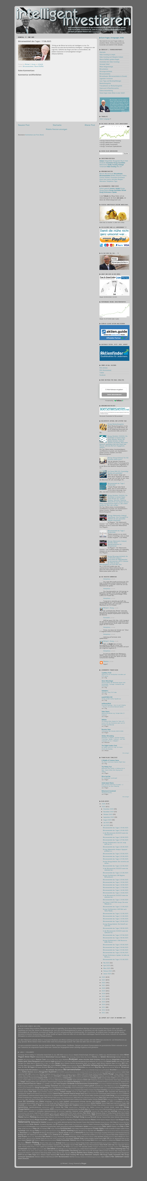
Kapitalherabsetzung (35, 1107)
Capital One (107, 1072)
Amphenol (65, 1059)
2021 (104, 985)
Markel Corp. (28, 1115)
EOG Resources (57, 1087)
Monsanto (26, 1120)
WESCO (38, 1154)
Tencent (72, 1145)
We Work (25, 1154)
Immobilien (30, 1101)
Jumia (116, 1105)
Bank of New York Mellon (48, 1063)
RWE (24, 1134)
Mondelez (126, 1117)
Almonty (94, 1057)
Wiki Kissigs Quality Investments (110, 1154)
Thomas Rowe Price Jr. (29, 1146)
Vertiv (80, 1150)
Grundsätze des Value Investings (110, 62)
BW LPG (59, 1072)
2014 (104, 1004)
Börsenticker (59, 1070)
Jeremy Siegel (106, 1103)
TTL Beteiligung (124, 1146)
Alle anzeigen (125, 753)
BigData (117, 1065)
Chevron (126, 1074)
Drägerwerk (25, 1085)
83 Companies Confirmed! (109, 778)
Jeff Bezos (66, 1103)
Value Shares (106, 711)
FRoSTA (74, 1091)
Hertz (23, 1099)
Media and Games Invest (122, 1115)
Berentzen (80, 1065)
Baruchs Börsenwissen (107, 174)
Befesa (34, 1065)
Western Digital (45, 1154)
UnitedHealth (92, 1149)
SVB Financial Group (96, 1143)
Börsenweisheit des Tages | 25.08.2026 (116, 531)
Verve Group (86, 1150)
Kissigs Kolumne (34, 1109)
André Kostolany (95, 1059)
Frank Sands (33, 1091)
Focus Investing (102, 1090)
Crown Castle (27, 1080)
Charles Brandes (97, 1074)
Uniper (78, 1148)
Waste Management (123, 1153)
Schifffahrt (66, 1134)
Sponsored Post (119, 1138)
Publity (37, 1130)
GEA (41, 1093)
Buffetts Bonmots (116, 175)
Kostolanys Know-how (74, 1109)
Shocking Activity (107, 792)
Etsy (87, 1087)
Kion (121, 1107)
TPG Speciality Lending (85, 1146)
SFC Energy (54, 1136)
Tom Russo (66, 1146)
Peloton (38, 1126)
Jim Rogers (123, 1103)
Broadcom (107, 1070)
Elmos (102, 1085)
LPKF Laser (56, 1113)
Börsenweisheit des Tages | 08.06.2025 (115, 928)
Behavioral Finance (41, 1065)
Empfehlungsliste (22, 1087)
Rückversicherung (124, 1133)
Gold (61, 1095)
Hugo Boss (110, 1099)
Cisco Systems (93, 1076)
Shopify (106, 1136)
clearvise (101, 1076)
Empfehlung (124, 1085)
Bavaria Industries (106, 1063)
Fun (96, 1091)
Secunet (108, 1134)
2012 (104, 1010)
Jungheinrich (122, 1105)
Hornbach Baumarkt (62, 1099)
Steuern (118, 1140)
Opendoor (61, 1124)
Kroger (92, 1109)
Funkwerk (101, 1091)
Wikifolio (37, 1157)
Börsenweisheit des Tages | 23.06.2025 (115, 859)
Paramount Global (98, 1124)
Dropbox (42, 1085)
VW (27, 1153)
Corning (104, 1078)
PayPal (127, 1124)
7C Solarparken (39, 1055)
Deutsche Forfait (102, 1081)
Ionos (108, 1101)
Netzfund (70, 1122)
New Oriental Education (93, 1122)
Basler (89, 1063)
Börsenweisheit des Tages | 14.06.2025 (115, 900)
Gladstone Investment (28, 1095)
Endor (33, 1087)
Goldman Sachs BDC (78, 1095)
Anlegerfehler (109, 161)
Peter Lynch (106, 1126)
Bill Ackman (123, 1065)
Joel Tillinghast (29, 1105)
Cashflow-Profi (106, 673)
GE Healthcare (28, 1093)
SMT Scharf (53, 1138)
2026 (104, 804)
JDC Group (50, 1103)
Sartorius (41, 1134)
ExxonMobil (115, 1087)
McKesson (112, 1115)
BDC (123, 1063)
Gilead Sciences (111, 1093)
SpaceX (96, 1138)
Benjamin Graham (60, 1065)
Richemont (29, 1132)
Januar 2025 (107, 974)
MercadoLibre (41, 1117)
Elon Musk (107, 1086)
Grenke (20, 1097)
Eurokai (90, 1087)
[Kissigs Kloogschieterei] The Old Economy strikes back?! (118, 458)
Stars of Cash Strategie (83, 1140)
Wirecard (51, 1157)
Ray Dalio (91, 1130)
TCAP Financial (22, 1145)
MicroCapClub (106, 776)
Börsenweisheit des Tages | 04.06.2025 (115, 947)
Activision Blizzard (68, 1055)
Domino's (109, 1083)
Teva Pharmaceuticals (92, 1145)
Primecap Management (86, 1128)
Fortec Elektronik (111, 1089)
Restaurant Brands (111, 1130)
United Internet (84, 1149)
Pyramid (54, 1130)
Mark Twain (21, 1115)
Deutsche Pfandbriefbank (113, 1081)
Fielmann (51, 1090)
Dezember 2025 (108, 809)
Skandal (38, 1138)
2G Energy (21, 1055)
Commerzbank (32, 1078)
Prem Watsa (75, 1128)
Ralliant (85, 1130)
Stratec (54, 1143)
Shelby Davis (80, 1136)
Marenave (98, 1113)
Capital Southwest (116, 1072)
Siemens (24, 1138)
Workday (77, 1156)
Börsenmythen (42, 1070)
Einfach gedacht (104, 188)
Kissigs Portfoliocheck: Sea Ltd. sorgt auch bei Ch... (114, 843)
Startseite (57, 125)
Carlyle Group (34, 1074)
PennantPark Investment (67, 1126)
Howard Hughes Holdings (90, 1099)
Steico (92, 1140)
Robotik (56, 1132)
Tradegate (95, 1146)
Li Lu (123, 1111)
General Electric (58, 1093)
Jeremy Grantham (96, 1103)
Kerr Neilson (91, 1107)
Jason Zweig (39, 1103)
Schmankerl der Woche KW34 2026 (112, 731)
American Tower (41, 1059)
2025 (104, 806)
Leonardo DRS (96, 1111)
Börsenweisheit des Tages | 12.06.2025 (115, 913)
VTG (24, 1153)
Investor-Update (115, 188)
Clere (115, 1076)
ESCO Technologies (77, 1087)
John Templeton (74, 1105)
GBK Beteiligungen (121, 1091)
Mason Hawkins (54, 1115)
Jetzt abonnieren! (114, 394)
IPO (111, 1101)
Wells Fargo (32, 1154)
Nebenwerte (103, 165)
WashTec (102, 1153)
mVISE (98, 1120)
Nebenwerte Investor (39, 1122)
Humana (116, 1099)
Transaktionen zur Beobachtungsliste (111, 86)
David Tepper (117, 1080)
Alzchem (118, 1057)
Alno (99, 1057)
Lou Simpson (45, 1113)
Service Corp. (31, 1136)
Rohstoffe (79, 1132)
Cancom (97, 1072)
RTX (109, 1133)
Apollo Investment (45, 1061)
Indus (36, 1101)
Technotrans (37, 1145)
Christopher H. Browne (61, 1076)
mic (63, 1117)
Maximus (106, 661)
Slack (42, 1138)
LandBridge (121, 1109)
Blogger (83, 1163)
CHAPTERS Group (86, 1074)
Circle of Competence (82, 1076)
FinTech (63, 1090)
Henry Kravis (110, 1097)
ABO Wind (60, 1055)
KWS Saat (115, 1109)
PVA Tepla (49, 1130)
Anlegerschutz (124, 1059)
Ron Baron (87, 1133)
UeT (57, 1149)
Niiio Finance (120, 1122)
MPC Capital (48, 1120)
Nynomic (36, 1124)
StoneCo (42, 1143)
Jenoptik (81, 1103)
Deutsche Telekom (35, 1083)
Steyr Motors (21, 1143)
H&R (45, 1097)
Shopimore (111, 1136)
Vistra (127, 1150)
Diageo (51, 1083)
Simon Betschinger (107, 681)
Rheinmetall (23, 1133)
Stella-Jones (98, 1140)
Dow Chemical (122, 1083)
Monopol (20, 1120)
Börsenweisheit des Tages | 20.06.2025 (115, 880)
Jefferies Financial (74, 1103)
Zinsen (20, 1158)
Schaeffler (50, 1134)
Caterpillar (53, 1074)
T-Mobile (114, 1143)
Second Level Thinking (100, 1134)
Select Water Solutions (117, 1134)
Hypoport (121, 1099)
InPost (56, 1101)
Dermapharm (43, 1081)
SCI (81, 1134)
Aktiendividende (40, 1057)
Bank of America (36, 1063)
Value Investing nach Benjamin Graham (111, 57)
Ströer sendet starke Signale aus (111, 699)
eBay (60, 1086)
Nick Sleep (113, 1122)
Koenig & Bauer (58, 1109)
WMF (56, 1157)
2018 (104, 993)
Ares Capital (71, 1061)
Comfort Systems (23, 1078)
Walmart (37, 1153)
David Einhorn (101, 1079)
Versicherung (74, 1150)
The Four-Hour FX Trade (109, 692)
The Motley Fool (107, 767)
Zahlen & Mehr (109, 1157)
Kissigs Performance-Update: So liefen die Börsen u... (116, 956)
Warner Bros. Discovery (64, 1153)
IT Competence (118, 1101)
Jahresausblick (22, 1103)
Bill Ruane (38, 1067)
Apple (52, 1061)
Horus (80, 1099)
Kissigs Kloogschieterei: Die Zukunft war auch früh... (115, 925)
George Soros (79, 1093)
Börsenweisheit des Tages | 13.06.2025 (115, 907)
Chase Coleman (119, 1074)
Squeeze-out (30, 1140)
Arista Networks (90, 1061)
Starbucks (73, 1140)
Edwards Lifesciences (78, 1086)
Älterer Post (90, 125)
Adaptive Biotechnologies (81, 1055)
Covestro (20, 1079)
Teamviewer (30, 1144)
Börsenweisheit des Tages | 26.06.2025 (115, 847)
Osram (80, 1124)
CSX (32, 1079)
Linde (27, 1113)
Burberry (36, 1072)
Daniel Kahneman (78, 1080)
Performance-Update (110, 192)
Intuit (93, 1101)
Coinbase (126, 1076)
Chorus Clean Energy (24, 1076)
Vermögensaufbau (64, 1150)
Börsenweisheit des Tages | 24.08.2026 (116, 484)
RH (19, 1132)
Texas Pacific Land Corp (107, 1145)
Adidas (97, 1055)
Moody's (32, 1120)
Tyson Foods (40, 1148)
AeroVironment (111, 1055)
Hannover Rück (51, 1097)
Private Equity (98, 1128)
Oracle (70, 1124)
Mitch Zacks (110, 1117)
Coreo (88, 1078)
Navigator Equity (124, 1120)
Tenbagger (67, 1145)
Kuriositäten (108, 1109)
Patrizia (106, 1124)
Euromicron (95, 1087)
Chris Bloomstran (35, 1076)
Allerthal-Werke (80, 1057)
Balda (28, 1063)
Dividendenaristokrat (81, 1083)
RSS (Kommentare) (105, 370)
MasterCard (63, 1115)
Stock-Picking (32, 1142)
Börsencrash (125, 1067)
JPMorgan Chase (95, 1105)
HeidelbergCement (68, 1097)
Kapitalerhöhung (23, 1107)
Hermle (20, 1099)
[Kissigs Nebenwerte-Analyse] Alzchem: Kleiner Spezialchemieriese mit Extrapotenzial (117, 543)
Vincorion (111, 1150)
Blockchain (91, 1067)
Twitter (102, 373)
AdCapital (91, 1055)
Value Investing (111, 166)
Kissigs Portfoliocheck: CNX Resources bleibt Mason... (115, 941)
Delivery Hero (35, 1081)
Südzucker (73, 1143)
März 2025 (107, 968)
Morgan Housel (39, 1120)
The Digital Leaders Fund (109, 745)
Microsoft (93, 1117)
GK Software (119, 1093)
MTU (65, 1119)
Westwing (53, 1154)
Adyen (104, 1055)
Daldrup (65, 1079)
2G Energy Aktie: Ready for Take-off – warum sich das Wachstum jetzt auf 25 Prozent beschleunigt (113, 722)
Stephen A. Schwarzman (109, 1140)
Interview (88, 1101)
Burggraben (116, 161)
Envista (50, 1087)
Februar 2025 (107, 971)
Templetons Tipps (111, 181)
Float (95, 1090)
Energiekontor (44, 1087)
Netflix (59, 1122)
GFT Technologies (101, 1093)
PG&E (118, 1126)
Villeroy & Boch (103, 1150)
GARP (106, 1091)
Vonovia (20, 1153)
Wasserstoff (113, 1153)
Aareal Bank (47, 1055)
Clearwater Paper (108, 1076)
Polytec (53, 1128)
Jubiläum (103, 1105)
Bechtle (30, 1065)
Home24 (53, 1099)
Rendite (100, 1130)
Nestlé (55, 1122)
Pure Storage (42, 1130)
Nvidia (31, 1124)
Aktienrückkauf (50, 1057)
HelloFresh (77, 1097)
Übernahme (51, 1148)
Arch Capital (65, 1061)
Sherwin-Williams (89, 1136)
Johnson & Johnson (84, 1105)
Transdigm (110, 1146)
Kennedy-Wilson (73, 1107)
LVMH (70, 1113)
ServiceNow (38, 1136)
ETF (85, 1087)
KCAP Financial (55, 1107)
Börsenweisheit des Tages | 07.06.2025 (115, 935)
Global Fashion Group (41, 1095)
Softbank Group (79, 1138)
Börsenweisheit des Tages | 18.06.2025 (115, 885)
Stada (42, 1140)
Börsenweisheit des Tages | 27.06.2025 (115, 840)
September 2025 (108, 817)
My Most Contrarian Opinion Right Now (113, 762)
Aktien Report (30, 1057)
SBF (45, 1134)
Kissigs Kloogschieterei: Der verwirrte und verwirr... (116, 862)
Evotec (101, 1087)
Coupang (126, 1078)
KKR (52, 1109)
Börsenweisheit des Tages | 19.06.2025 (115, 882)
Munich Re (87, 1120)
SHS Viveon (126, 1136)
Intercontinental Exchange (77, 1101)
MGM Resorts (58, 1117)
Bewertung (111, 1065)
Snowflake (59, 1138)
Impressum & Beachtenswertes (109, 88)
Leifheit (81, 1111)
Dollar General (102, 1083)
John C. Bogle (37, 1105)
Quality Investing (112, 165)
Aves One (119, 1061)
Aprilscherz (58, 1061)
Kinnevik (106, 1107)
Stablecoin (37, 1140)
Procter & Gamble (109, 1128)
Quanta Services (78, 1130)
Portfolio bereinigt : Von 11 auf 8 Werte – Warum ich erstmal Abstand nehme (114, 706)
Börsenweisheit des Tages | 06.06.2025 (115, 938)
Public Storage (30, 1130)
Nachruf (103, 1120)
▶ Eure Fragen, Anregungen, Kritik (112, 38)
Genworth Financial (69, 1093)
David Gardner (109, 1080)
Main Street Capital (89, 1113)
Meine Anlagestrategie (106, 66)
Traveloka (116, 1146)
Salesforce (33, 1134)
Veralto (28, 1150)
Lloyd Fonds (37, 1113)
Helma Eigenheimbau (85, 1097)
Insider (61, 1101)
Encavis (29, 1087)
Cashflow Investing (44, 1074)
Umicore (66, 1148)
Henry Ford (102, 1097)
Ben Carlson (51, 1065)
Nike (125, 1122)
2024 (104, 977)
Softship (91, 1138)
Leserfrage (114, 1111)
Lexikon (120, 1111)
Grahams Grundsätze (111, 177)
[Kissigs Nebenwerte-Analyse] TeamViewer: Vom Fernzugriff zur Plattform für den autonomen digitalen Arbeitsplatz (118, 517)
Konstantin (106, 617)
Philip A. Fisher (124, 1126)
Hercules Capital (124, 1097)
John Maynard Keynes (62, 1105)
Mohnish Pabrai (119, 1117)
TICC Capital (40, 1146)
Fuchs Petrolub (91, 1091)
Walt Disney (43, 1153)
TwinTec (29, 1149)
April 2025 (106, 965)
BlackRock (75, 1067)
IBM (24, 1101)
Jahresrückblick (30, 1103)
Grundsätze (109, 163)
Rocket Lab (72, 1133)
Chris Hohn (50, 1076)
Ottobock (85, 1124)
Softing (86, 1138)
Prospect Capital (120, 1128)
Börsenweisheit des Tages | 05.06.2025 (115, 945)
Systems (109, 1143)
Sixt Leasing (32, 1138)
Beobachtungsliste (105, 83)
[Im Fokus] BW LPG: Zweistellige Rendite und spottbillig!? (118, 472)
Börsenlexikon (104, 69)
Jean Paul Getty (58, 1103)
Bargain (57, 1063)
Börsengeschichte (23, 1070)
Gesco (86, 1093)
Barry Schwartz (65, 1063)
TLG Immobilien (49, 1146)
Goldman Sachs (67, 1095)
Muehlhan (70, 1120)
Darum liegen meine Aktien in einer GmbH (112, 93)
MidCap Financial (102, 1117)
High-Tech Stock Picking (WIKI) (34, 1099)
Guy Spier (41, 1097)
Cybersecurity (44, 1080)
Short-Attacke (118, 1136)
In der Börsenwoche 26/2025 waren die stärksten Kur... (115, 834)
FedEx (24, 1089)
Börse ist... (118, 1067)
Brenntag (101, 1070)
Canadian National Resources (72, 1072)
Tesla (84, 1145)
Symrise (104, 1143)
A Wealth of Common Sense (110, 760)
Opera (66, 1124)
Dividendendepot (93, 1083)
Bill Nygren (31, 1067)
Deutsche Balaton (53, 1081)
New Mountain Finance (79, 1122)
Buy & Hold (124, 161)
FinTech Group (70, 1089)
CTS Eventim (37, 1079)
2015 (104, 1002)
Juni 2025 (106, 825)
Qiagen (58, 1130)
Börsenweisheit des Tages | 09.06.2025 (115, 921)
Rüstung (20, 1134)
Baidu (25, 1063)
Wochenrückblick (64, 1157)
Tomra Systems (74, 1146)
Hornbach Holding (73, 1099)
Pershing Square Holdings (95, 1126)
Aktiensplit (58, 1057)
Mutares (93, 1120)
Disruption (63, 1083)
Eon (63, 1087)
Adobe (101, 1055)
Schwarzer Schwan (75, 1134)
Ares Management (80, 1061)
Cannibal (102, 1072)
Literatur (32, 1113)
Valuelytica (105, 691)
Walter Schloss (52, 1153)
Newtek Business (105, 1122)
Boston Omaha (85, 1070)
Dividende (103, 163)
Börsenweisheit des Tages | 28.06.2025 (115, 837)
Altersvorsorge (111, 1057)
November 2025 (108, 812)
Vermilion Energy (53, 1150)
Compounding (67, 1078)
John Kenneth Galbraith (48, 1105)
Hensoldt (116, 1097)
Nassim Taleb (114, 1120)
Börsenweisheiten (28, 66)
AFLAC (118, 1055)
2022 (104, 983)
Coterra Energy (120, 1078)
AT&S (104, 1061)
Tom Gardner (58, 1146)
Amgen (60, 1059)
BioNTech (44, 1067)
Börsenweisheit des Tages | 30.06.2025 (115, 828)
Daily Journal (58, 1080)
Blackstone (81, 1067)
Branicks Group (94, 1070)
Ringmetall (36, 1133)
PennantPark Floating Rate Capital (50, 1126)
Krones (96, 1109)
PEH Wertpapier (31, 1126)
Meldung (33, 1117)
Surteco (87, 1143)
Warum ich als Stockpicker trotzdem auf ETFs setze (114, 675)
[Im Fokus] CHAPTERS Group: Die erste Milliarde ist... (115, 903)
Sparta (101, 1138)
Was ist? (119, 166)
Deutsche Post (125, 1081)
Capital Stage (125, 1072)
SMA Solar (47, 1138)
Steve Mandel (125, 1140)
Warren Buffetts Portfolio (91, 1153)
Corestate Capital (95, 1078)
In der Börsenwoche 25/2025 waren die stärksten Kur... (115, 869)
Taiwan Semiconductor (123, 1143)
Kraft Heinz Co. (85, 1109)
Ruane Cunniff (114, 1133)
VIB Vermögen (94, 1150)
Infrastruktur (48, 1101)
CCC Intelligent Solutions (69, 1074)
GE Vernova (36, 1093)
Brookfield (113, 1070)
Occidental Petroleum (46, 1124)
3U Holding (30, 1055)
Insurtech (66, 1101)
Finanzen (57, 1089)
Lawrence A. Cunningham (36, 1111)
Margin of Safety (107, 1113)
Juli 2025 (106, 822)
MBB (93, 1115)
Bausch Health (96, 1063)
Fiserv (82, 1090)
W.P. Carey (31, 1153)
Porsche (57, 1128)
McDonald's (105, 1115)
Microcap (87, 1117)
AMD (24, 1059)
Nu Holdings (25, 1124)
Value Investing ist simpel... (108, 54)
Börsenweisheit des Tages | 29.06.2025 (115, 830)
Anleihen (20, 1061)
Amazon (20, 1059)
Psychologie (21, 1130)
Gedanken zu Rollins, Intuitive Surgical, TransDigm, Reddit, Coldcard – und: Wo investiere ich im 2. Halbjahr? (113, 739)
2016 (104, 999)
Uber (45, 1149)
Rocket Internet (63, 1133)
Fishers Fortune (88, 1090)
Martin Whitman (44, 1115)
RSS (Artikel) (103, 368)
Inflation (41, 1101)
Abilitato (104, 720)
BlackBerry (68, 1067)
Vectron (24, 1150)
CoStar (108, 1078)
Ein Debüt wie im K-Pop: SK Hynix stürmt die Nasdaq (112, 748)
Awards (124, 1061)
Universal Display (101, 1148)
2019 (104, 991)
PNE (49, 1128)
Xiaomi (99, 1156)
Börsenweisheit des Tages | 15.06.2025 (115, 893)
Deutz (43, 1083)
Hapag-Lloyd (59, 1097)
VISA (124, 1150)
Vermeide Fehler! (105, 64)
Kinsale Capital (114, 1107)
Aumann (108, 1061)
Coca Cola (120, 1076)
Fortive (118, 1090)
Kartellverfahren (46, 1107)
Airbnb (122, 1055)
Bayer (113, 1063)
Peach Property (22, 1126)
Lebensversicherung (50, 1111)
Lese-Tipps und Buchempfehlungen (110, 81)
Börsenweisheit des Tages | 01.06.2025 (115, 959)
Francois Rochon (23, 1091)
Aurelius (114, 1061)
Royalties (104, 1133)
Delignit (22, 1081)
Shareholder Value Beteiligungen (66, 1136)
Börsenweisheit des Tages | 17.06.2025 (115, 887)
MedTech (26, 1117)
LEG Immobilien (60, 1111)
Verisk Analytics (39, 1150)
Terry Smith (78, 1145)
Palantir (90, 1124)
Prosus (127, 1128)
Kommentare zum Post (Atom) (34, 135)
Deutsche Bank (62, 1081)
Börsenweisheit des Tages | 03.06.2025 (115, 950)
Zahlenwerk (119, 1156)
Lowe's (51, 1113)
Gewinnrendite (92, 1093)
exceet (109, 1087)
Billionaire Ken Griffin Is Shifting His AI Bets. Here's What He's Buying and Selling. (113, 770)
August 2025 (107, 820)
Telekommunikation (47, 1145)
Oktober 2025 (108, 814)
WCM (20, 1154)
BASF (85, 1063)
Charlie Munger (108, 1074)
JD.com (45, 1103)
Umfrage (61, 1149)
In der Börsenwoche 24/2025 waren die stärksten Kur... (115, 896)
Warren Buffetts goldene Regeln (109, 59)
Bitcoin (62, 1067)
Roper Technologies (96, 1133)
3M (26, 1055)
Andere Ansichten (84, 1059)
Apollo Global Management (31, 1061)
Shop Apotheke (98, 1136)
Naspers (108, 1120)
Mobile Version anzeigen (56, 129)
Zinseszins (25, 1158)
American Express (30, 1059)
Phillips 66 (36, 1128)
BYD (62, 1072)
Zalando (126, 1157)
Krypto (100, 1109)
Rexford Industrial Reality (122, 1130)
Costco (113, 1078)
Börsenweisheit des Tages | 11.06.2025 (115, 916)
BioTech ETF (57, 1067)
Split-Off (112, 1138)
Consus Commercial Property (79, 1078)
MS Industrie (56, 1119)
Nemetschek (50, 1122)
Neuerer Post (24, 125)
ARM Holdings (99, 1061)
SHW (19, 1138)
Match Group (77, 1115)
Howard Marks (102, 1099)
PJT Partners (43, 1128)
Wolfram (72, 1157)
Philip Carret (21, 1128)
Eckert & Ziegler (66, 1086)
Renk (104, 1130)
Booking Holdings (109, 1067)
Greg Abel (117, 1095)
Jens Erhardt (87, 1103)
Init (53, 1101)
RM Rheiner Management (47, 1133)
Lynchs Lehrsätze (112, 179)
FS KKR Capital (81, 1091)
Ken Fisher (64, 1107)
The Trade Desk (119, 1145)
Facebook (103, 375)
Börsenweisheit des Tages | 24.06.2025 (115, 856)
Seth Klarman (46, 1136)
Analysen (73, 1059)
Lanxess (26, 1111)
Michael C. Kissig (108, 608)
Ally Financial (88, 1057)
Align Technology (71, 1057)
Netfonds (64, 1122)
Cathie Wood (59, 1074)
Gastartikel (112, 1091)
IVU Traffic (126, 1101)
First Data (77, 1090)
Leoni (102, 1111)
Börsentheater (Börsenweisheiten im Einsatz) (113, 76)
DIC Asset (56, 1083)
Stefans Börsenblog (108, 736)
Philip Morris (29, 1128)
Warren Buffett (39, 66)
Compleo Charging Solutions (55, 1078)
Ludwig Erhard (64, 1113)
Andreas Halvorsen (106, 1059)
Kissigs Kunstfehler (119, 163)
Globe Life (50, 1095)
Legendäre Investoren (106, 78)
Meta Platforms (49, 1117)
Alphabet (103, 1057)
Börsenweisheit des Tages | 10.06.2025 (115, 919)
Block (87, 1067)
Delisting (28, 1081)
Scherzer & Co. (57, 1134)
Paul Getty (112, 1124)
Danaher (69, 1080)
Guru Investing (33, 1097)
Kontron (64, 1109)
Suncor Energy (80, 1143)
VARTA (19, 1150)
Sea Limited (90, 1134)
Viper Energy (118, 1150)
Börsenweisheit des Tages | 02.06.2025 (115, 952)
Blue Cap (101, 1067)
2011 (104, 1013)
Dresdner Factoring (34, 1086)
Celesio (79, 1074)
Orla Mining (76, 1124)
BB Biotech (118, 1063)
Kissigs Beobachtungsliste (116, 424)
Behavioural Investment (109, 791)
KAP (127, 1105)
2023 (104, 980)
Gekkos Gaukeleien (48, 1093)
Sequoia (127, 1134)
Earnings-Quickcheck (51, 1086)
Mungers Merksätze (78, 1120)
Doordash (115, 1083)
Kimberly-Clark (99, 1107)
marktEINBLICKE (107, 697)
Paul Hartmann (120, 1124)
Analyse (102, 161)
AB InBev (54, 1055)
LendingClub (87, 1111)
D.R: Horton (51, 1079)
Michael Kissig (78, 1117)
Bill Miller (24, 1067)
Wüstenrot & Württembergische (88, 1156)
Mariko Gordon (116, 1113)
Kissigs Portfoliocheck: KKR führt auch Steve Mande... (114, 910)
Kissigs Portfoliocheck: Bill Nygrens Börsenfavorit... (114, 876)
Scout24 (84, 1134)
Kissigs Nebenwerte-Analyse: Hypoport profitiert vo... (115, 850)
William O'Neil (44, 1157)
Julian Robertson (110, 1105)
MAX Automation (87, 1115)
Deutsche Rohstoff (24, 1083)
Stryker (68, 1143)
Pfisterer (113, 1126)
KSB (103, 1109)
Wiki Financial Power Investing (66, 1154)
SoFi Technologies (67, 1138)
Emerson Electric (115, 1085)
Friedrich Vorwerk (65, 1091)
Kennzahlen (82, 1107)
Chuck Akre (72, 1076)
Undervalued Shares (108, 783)
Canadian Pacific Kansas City (87, 1072)
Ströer (64, 1143)
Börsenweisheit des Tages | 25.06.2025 (115, 854)
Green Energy (110, 1095)
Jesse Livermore (115, 1103)
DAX (123, 1079)
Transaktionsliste (102, 1146)
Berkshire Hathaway (90, 1065)
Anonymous (106, 579)
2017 (104, 996)
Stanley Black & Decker (50, 1140)
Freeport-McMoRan (42, 1091)
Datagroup (94, 1080)
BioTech (50, 1067)
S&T (28, 1134)
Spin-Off (106, 1138)
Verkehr (46, 1150)
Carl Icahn (27, 1074)
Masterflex (71, 1115)
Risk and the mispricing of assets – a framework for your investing (112, 785)
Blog (96, 1067)
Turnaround (103, 166)
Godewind (56, 1095)
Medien (21, 1117)
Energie (37, 1087)
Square (24, 1140)
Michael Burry (69, 1117)
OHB (54, 1124)
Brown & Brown (121, 1070)
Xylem (103, 1157)
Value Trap (125, 1149)
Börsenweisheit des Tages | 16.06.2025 (115, 890)
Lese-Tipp (107, 1111)
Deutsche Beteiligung (73, 1081)
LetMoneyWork (106, 703)
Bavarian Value (106, 729)
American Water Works (52, 1059)
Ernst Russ (68, 1087)
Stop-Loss (48, 1143)
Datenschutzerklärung (106, 90)
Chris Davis (43, 1076)
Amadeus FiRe (125, 1057)
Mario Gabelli (125, 1113)
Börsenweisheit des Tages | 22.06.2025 (115, 866)
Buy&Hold (52, 1072)
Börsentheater (118, 174)
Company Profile (42, 1078)
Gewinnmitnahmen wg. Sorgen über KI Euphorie (113, 714)
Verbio (32, 1150)
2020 (104, 988)
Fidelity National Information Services (37, 1090)
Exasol (105, 1087)
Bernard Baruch (103, 1065)
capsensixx (21, 1074)
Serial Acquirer (22, 1136)
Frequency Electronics (54, 1091)
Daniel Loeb (86, 1080)
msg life (62, 1120)
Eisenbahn (98, 1086)
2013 (104, 1007)
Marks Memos (36, 1115)
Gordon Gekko (89, 1095)
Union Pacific (72, 1149)
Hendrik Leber (94, 1097)
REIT (95, 1130)
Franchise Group (124, 1089)
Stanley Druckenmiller (63, 1140)
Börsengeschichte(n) (106, 71)
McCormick (99, 1115)
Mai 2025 (106, 963)
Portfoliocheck (65, 1128)
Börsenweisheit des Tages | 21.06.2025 (115, 873)
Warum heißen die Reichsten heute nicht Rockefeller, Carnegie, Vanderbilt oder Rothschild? (113, 684)
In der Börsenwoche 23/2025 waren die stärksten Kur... (115, 931)
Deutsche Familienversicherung (89, 1081)
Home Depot (47, 1099)
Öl (57, 1124)
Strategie (121, 165)
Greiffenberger (124, 1095)
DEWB (47, 1083)
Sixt (27, 1138)
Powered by (109, 400)
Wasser (107, 1153)
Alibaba (63, 1057)
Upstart (108, 1149)
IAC (125, 1099)
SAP (37, 1134)
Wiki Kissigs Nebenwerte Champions (88, 1154)
